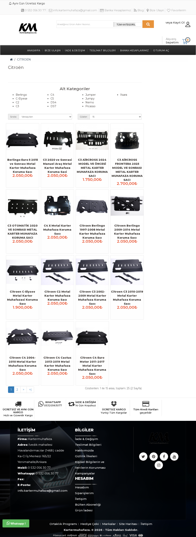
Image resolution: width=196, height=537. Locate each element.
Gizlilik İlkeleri (86, 456)
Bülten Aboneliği (88, 504)
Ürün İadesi (84, 510)
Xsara (123, 94)
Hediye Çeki (89, 524)
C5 (52, 98)
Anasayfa (33, 50)
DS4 (53, 102)
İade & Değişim (75, 50)
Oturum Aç (161, 50)
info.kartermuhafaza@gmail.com (74, 10)
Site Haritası (128, 524)
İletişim (81, 499)
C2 (17, 102)
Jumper (90, 94)
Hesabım (82, 487)
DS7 (53, 106)
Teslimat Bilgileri (102, 50)
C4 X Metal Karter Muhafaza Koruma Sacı (57, 229)
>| (30, 389)
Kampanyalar (85, 473)
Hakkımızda (84, 450)
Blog (140, 10)
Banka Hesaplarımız (117, 10)
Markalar (109, 524)
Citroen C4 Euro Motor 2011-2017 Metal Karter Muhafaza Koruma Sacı (92, 365)
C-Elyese (21, 98)
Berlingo (21, 94)
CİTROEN (24, 59)
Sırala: (13, 116)
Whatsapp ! (18, 523)
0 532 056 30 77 (35, 10)
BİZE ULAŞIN (53, 50)
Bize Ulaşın (156, 10)
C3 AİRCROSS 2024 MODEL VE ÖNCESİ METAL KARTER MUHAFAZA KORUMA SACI (92, 168)
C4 (52, 94)
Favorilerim (178, 10)
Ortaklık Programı (63, 524)
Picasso (90, 106)
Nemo (89, 102)
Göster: (84, 116)
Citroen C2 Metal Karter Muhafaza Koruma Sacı (57, 295)
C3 (17, 106)
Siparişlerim (84, 493)
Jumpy (90, 98)
